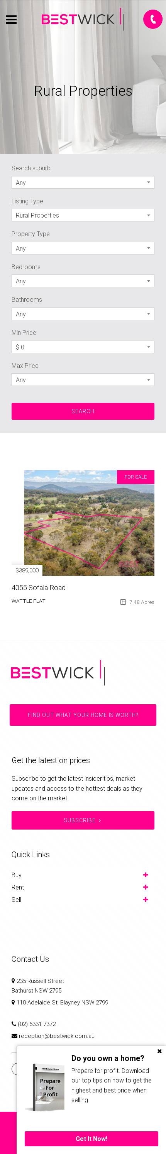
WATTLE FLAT (29, 601)
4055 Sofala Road (39, 588)
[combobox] (83, 182)
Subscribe (80, 820)
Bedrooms (26, 267)
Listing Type (27, 201)
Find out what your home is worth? (83, 715)
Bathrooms (27, 299)
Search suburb (31, 168)
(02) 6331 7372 (37, 1024)
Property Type (31, 234)
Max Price (25, 365)
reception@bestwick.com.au (57, 1036)
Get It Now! (91, 1138)
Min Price (24, 332)
